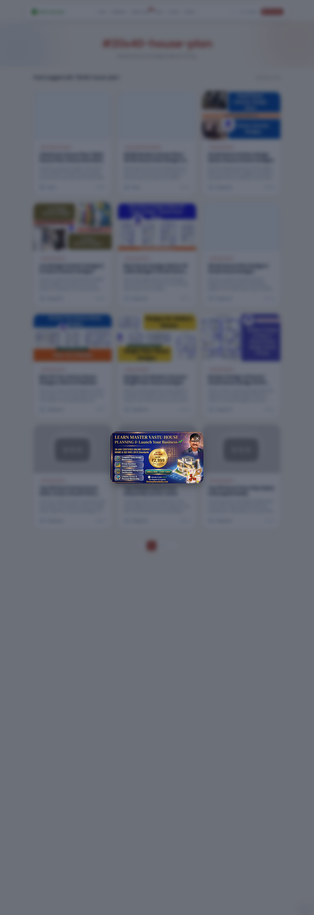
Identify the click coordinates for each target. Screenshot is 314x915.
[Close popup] (197, 438)
